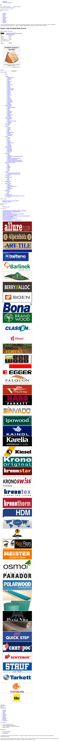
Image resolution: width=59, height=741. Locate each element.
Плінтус (6, 136)
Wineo (8, 93)
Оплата (4, 19)
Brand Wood (9, 111)
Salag (8, 125)
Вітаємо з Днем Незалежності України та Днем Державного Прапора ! (16, 215)
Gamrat (8, 184)
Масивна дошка (8, 146)
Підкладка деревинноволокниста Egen (15, 161)
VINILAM (9, 122)
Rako (8, 130)
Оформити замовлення (7, 2)
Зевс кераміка (10, 134)
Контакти (5, 21)
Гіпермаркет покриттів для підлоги (7, 25)
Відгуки (4, 22)
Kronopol (9, 92)
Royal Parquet (10, 114)
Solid (8, 154)
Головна (4, 13)
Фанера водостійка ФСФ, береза (13, 173)
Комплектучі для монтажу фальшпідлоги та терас (14, 195)
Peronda (8, 133)
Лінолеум (7, 193)
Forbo (8, 119)
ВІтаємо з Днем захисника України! (10, 214)
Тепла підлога (8, 174)
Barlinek (8, 106)
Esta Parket (9, 112)
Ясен (8, 179)
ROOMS (9, 91)
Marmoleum (9, 194)
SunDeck (9, 187)
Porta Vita (9, 147)
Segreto (8, 137)
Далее (34, 739)
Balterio (8, 103)
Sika (8, 168)
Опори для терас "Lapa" (12, 186)
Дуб (8, 178)
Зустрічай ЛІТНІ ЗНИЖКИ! (8, 216)
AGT (8, 95)
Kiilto (8, 169)
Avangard (9, 144)
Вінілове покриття (8, 117)
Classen (8, 85)
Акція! (4, 15)
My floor (9, 87)
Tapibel (8, 191)
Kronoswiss (9, 78)
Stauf (8, 164)
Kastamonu (9, 104)
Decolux (8, 141)
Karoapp (9, 196)
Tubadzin (9, 129)
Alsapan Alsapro (10, 89)
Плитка (6, 126)
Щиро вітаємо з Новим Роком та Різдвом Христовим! (13, 213)
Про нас (4, 14)
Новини (4, 20)
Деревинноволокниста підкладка (13, 158)
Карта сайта (5, 720)
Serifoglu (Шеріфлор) (11, 107)
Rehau (8, 189)
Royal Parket (9, 148)
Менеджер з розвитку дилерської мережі (11, 200)
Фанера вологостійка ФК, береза (13, 172)
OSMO (8, 166)
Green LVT (9, 118)
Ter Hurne (9, 116)
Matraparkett (9, 151)
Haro (8, 80)
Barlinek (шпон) (10, 142)
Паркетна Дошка (8, 105)
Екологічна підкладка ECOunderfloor (14, 160)
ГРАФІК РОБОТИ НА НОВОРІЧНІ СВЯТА (11, 211)
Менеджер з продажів (7, 201)
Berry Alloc (9, 100)
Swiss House (9, 102)
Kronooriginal (10, 84)
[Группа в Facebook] (0, 4)
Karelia (8, 108)
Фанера (6, 171)
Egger (8, 90)
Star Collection (10, 101)
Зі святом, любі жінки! (7, 212)
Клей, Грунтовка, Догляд (10, 162)
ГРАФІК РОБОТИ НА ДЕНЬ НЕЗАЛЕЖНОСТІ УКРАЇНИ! (14, 210)
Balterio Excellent (10, 77)
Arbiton (8, 138)
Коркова (9, 157)
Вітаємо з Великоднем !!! (8, 218)
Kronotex (9, 79)
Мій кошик (5, 1)
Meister (8, 82)
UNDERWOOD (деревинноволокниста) (15, 156)
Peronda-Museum (10, 132)
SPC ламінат (7, 124)
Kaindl (8, 83)
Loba (8, 165)
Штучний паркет (8, 177)
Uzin (8, 170)
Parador (8, 86)
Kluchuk (9, 140)
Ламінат (17, 25)
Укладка (4, 18)
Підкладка (7, 153)
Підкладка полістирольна (12, 159)
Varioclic (9, 98)
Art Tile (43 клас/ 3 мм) (11, 120)
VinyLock (9, 121)
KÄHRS (9, 115)
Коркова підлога (8, 181)
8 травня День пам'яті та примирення (10, 217)
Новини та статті (6, 206)
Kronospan (9, 99)
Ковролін (7, 190)
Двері (4, 16)
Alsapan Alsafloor (10, 88)
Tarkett (8, 110)
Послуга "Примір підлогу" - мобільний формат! (12, 220)
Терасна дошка (8, 183)
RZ (8, 163)
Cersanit (8, 127)
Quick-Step (21, 25)
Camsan (8, 96)
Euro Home (9, 94)
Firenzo (8, 152)
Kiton (8, 131)
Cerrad (8, 128)
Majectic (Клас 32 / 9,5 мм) (29, 25)
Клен (8, 180)
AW (8, 192)
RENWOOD (9, 188)
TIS (8, 139)
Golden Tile (9, 135)
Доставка (4, 17)
